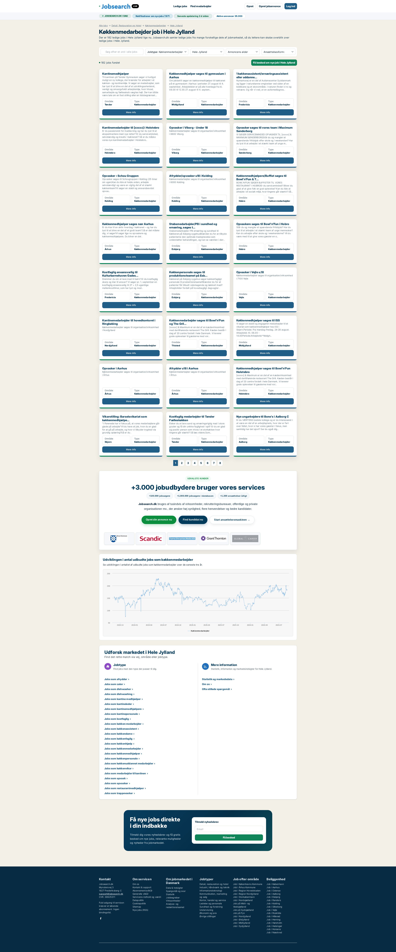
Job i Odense (273, 890)
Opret (250, 6)
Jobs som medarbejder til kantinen (125, 773)
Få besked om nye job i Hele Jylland (274, 62)
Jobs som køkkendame (118, 733)
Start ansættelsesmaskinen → (232, 519)
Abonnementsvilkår (142, 890)
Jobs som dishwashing (118, 694)
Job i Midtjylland (241, 922)
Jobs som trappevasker (118, 793)
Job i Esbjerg (273, 897)
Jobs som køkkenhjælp (118, 743)
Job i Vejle (272, 910)
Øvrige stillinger (208, 916)
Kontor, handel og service (213, 900)
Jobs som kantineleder (118, 703)
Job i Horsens (274, 929)
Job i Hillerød (273, 916)
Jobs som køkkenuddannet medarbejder (128, 763)
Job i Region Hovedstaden (247, 890)
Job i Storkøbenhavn (244, 897)
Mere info (131, 112)
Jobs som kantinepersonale (121, 713)
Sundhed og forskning (211, 906)
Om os (206, 684)
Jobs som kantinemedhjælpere (123, 708)
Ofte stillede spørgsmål (216, 689)
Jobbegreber (173, 897)
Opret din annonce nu (159, 519)
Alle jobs (103, 25)
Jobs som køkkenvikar (117, 768)
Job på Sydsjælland (243, 910)
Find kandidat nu (193, 519)
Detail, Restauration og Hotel (126, 25)
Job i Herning (273, 919)
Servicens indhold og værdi (147, 897)
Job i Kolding (273, 903)
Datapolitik (138, 900)
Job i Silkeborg (274, 906)
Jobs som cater (113, 684)
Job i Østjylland (241, 919)
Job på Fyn (239, 913)
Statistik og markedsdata (217, 679)
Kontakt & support (142, 887)
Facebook (100, 918)
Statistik (170, 894)
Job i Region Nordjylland (246, 893)
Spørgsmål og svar (175, 891)
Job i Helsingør (274, 926)
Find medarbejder (200, 6)
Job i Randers (274, 900)
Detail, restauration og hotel (214, 884)
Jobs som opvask (115, 778)
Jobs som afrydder (115, 679)
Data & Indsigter (174, 887)
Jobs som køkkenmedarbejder (122, 748)
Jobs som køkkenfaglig (118, 738)
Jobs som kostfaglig (116, 718)
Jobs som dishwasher (117, 689)
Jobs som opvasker (116, 783)
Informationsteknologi (211, 890)
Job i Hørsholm (274, 922)
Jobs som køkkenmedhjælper (122, 753)
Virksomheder (173, 900)
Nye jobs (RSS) (140, 910)
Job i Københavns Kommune (247, 884)
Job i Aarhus (273, 887)
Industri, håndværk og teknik (215, 887)
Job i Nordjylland (242, 916)
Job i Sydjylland (241, 926)
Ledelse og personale (211, 903)
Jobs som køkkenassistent (120, 728)
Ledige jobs (180, 6)
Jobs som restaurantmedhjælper (124, 788)
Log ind (290, 6)
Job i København (275, 884)
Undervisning (206, 910)
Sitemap (137, 906)
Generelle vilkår (140, 893)
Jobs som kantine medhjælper (122, 699)
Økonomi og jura (208, 913)
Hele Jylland (176, 25)
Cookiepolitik (139, 903)
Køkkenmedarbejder (155, 25)
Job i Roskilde (274, 913)
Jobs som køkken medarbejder (122, 723)
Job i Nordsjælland (243, 900)
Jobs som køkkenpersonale (121, 758)
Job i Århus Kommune (244, 887)
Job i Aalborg (273, 893)
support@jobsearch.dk (111, 893)
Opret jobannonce (270, 6)
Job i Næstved (274, 932)
